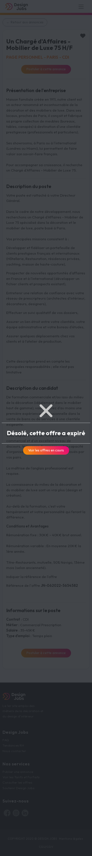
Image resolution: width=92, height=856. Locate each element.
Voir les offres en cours (46, 450)
